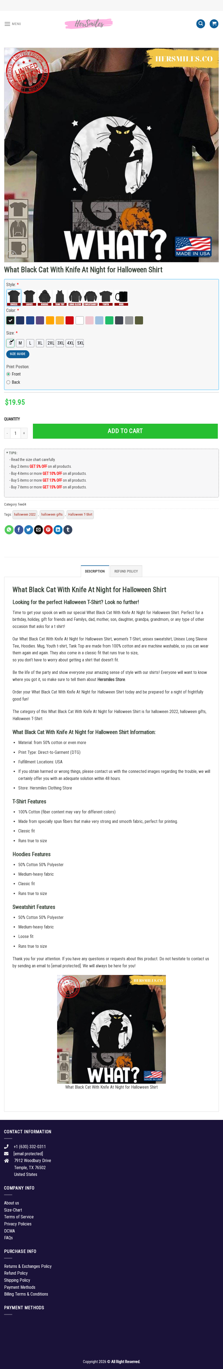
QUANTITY (12, 419)
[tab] (95, 571)
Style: (12, 284)
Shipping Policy (17, 1280)
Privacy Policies (18, 1223)
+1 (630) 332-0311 (30, 1146)
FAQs (8, 1237)
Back (16, 382)
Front (16, 374)
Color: (12, 310)
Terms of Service (19, 1216)
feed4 (22, 504)
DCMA (9, 1231)
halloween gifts (52, 514)
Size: (12, 333)
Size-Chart (13, 1210)
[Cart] (214, 23)
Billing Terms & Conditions (26, 1294)
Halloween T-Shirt (80, 514)
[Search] (200, 23)
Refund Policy (126, 571)
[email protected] (66, 965)
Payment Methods (19, 1287)
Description (95, 571)
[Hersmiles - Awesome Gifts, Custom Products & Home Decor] (111, 24)
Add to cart (125, 431)
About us (11, 1203)
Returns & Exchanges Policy (28, 1266)
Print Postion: (17, 366)
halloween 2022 (25, 514)
